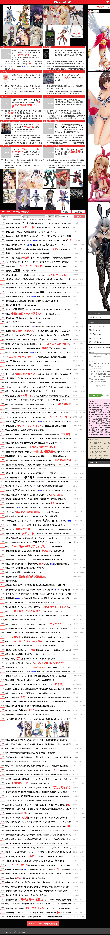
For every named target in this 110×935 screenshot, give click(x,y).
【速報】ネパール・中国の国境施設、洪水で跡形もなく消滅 (25, 761)
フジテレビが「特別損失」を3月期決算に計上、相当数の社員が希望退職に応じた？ (41, 257)
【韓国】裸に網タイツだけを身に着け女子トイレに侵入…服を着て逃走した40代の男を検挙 (36, 891)
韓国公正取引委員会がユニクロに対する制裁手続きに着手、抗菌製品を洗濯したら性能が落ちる (37, 482)
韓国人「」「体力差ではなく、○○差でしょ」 (37, 611)
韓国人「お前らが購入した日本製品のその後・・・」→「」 (25, 572)
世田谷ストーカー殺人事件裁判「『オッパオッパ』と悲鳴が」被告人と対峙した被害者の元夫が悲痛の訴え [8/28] (43, 852)
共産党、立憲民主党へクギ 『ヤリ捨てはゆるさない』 (24, 322)
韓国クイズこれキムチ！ (96, 342)
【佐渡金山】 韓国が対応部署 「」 (31, 447)
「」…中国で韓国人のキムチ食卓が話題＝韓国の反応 (35, 356)
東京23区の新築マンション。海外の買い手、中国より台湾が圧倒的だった (30, 800)
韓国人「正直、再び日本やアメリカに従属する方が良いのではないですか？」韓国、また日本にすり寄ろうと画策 (23, 88)
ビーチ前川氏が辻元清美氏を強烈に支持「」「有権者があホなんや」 (44, 662)
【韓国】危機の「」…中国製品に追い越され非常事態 (35, 266)
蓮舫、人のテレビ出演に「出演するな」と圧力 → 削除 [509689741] (32, 360)
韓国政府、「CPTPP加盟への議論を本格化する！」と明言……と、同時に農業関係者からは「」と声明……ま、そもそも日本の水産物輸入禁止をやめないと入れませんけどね (26, 55)
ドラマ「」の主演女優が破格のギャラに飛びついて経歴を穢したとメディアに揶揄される (40, 636)
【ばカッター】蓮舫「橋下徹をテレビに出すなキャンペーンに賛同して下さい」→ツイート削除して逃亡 (40, 236)
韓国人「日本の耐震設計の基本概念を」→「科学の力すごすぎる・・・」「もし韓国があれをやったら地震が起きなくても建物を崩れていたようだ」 (69, 129)
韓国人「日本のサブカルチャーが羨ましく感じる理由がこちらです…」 (31, 692)
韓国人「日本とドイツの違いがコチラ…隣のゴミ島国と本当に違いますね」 (30, 706)
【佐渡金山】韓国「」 (26, 576)
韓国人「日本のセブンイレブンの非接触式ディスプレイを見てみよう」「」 (36, 684)
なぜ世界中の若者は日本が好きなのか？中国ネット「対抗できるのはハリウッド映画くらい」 (39, 778)
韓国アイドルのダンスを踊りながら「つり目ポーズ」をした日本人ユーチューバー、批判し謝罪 (40, 826)
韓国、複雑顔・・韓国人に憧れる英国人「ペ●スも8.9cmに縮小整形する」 (30, 680)
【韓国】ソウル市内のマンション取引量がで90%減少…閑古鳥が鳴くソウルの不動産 (35, 675)
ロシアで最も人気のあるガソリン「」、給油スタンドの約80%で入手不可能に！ (35, 856)
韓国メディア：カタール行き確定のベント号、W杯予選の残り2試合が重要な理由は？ (34, 486)
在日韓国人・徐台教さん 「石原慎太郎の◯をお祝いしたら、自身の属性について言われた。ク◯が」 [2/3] (41, 279)
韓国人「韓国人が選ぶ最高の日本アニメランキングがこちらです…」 (31, 658)
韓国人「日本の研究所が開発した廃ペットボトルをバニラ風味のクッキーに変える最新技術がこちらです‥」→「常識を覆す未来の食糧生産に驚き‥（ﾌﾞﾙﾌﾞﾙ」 (66, 63)
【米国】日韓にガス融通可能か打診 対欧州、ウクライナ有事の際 (27, 365)
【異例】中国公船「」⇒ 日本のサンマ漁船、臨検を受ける (38, 899)
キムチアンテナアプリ (96, 338)
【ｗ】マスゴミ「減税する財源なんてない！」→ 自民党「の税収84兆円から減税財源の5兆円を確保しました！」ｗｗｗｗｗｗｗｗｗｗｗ (26, 128)
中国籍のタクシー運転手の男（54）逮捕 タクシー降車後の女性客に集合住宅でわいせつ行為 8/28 (39, 809)
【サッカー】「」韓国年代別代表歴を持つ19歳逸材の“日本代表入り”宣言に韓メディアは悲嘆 (26, 153)
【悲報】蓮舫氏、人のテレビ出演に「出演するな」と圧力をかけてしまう (32, 300)
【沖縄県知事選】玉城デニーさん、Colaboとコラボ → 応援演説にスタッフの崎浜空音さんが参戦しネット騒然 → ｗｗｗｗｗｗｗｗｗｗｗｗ (23, 143)
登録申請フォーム (94, 330)
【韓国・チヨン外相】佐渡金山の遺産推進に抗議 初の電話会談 (27, 253)
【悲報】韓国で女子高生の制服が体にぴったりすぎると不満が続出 (27, 714)
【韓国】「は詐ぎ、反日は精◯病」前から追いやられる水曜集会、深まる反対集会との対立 (42, 421)
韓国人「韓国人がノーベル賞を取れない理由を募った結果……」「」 (34, 494)
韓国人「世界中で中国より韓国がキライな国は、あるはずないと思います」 (31, 408)
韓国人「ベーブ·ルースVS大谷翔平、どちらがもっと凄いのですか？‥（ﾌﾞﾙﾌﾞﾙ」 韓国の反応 (37, 335)
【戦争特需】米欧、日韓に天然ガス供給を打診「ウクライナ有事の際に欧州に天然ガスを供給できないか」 (41, 615)
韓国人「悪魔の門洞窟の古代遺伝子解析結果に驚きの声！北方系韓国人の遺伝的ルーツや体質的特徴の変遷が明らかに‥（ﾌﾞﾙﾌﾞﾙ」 (66, 69)
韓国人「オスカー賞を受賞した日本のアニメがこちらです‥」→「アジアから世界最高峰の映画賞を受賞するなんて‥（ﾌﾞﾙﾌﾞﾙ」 (69, 52)
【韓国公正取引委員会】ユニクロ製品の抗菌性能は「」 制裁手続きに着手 (35, 348)
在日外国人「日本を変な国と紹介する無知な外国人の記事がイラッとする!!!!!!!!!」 (32, 632)
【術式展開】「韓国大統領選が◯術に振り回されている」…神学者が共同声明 (35, 503)
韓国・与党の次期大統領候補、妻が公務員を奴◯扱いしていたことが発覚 (30, 391)
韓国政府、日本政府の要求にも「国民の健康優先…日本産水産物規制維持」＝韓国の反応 (35, 585)
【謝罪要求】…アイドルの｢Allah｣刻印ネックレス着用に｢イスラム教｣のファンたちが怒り (38, 507)
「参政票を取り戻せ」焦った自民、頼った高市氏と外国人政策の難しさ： (34, 860)
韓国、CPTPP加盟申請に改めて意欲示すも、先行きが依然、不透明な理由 (30, 753)
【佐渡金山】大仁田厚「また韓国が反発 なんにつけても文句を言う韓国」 (31, 645)
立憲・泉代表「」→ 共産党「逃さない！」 (33, 511)
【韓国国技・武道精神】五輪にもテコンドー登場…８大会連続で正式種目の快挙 (38, 223)
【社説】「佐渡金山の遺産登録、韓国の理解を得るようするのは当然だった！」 (39, 248)
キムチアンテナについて (96, 326)
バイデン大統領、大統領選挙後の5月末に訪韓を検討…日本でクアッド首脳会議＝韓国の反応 (36, 701)
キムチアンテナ (46, 1)
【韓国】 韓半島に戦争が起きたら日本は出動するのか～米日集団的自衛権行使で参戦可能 (37, 296)
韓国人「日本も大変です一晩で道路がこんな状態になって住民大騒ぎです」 (31, 748)
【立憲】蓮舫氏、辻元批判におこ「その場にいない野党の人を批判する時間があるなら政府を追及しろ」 (40, 438)
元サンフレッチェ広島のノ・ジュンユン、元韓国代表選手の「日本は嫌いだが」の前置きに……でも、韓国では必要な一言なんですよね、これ (23, 63)
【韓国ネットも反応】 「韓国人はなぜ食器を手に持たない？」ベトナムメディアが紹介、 (35, 830)
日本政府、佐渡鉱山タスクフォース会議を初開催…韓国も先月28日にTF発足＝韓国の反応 (35, 499)
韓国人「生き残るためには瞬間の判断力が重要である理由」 (25, 430)
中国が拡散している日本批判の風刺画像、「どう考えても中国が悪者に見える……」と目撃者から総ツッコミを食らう (66, 118)
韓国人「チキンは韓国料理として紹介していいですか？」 (24, 568)
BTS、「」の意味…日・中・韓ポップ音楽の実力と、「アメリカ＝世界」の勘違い (41, 864)
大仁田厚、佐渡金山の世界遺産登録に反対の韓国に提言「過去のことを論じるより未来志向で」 (40, 688)
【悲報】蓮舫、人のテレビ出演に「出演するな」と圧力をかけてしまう (31, 317)
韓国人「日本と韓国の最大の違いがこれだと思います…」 (24, 620)
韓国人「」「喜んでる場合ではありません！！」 (37, 641)
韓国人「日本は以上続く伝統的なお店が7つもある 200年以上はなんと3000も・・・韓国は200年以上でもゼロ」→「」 (66, 143)
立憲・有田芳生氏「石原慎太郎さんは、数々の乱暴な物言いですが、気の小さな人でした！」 (37, 378)
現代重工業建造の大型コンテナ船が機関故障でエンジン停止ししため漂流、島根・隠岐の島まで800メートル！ (42, 628)
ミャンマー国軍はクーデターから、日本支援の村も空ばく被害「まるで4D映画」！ (35, 524)
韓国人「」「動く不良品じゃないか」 (33, 313)
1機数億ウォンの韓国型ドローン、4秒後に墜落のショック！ (28, 813)
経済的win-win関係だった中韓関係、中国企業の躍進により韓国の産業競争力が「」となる (40, 434)
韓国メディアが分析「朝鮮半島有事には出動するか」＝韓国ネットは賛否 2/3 (33, 326)
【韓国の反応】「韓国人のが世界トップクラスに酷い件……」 (31, 231)
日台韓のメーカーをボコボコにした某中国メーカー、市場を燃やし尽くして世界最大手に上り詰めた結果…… (42, 873)
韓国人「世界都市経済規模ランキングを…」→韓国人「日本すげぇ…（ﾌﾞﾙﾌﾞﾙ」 (39, 542)
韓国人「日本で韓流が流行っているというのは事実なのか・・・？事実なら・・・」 (34, 473)
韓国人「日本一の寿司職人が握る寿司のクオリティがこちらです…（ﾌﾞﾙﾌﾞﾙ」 (31, 654)
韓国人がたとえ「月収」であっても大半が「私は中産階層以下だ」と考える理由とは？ (41, 395)
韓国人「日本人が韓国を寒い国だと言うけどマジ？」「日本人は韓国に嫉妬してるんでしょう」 (37, 413)
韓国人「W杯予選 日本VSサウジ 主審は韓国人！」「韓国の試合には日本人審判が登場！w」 (36, 382)
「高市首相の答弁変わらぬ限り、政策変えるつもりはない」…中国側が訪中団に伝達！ (34, 917)
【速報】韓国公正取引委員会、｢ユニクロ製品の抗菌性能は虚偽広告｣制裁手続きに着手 (34, 559)
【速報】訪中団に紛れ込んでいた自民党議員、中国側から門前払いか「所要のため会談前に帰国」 (38, 835)
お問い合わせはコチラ (96, 334)
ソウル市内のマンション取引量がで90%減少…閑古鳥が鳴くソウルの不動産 (32, 554)
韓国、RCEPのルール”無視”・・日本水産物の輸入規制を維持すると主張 (29, 602)
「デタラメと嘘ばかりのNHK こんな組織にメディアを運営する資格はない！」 (37, 455)
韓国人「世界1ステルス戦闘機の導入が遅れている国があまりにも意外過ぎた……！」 (34, 443)
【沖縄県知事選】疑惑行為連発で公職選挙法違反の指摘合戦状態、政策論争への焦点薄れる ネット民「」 (44, 791)
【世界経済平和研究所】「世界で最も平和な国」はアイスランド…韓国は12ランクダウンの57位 (39, 339)
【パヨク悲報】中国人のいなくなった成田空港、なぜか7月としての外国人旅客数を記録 (69, 151)
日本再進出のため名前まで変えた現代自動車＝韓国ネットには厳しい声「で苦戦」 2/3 (40, 589)
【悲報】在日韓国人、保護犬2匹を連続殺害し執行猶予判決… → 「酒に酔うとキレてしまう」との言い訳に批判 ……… (23, 137)
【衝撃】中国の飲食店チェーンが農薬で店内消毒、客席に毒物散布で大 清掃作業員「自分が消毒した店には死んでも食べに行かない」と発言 (23, 118)
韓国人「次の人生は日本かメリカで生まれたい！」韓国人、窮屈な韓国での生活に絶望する (26, 77)
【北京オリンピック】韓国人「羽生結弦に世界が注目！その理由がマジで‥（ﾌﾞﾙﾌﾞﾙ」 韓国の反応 (42, 464)
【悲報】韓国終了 (11, 581)
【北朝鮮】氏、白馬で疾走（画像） (21, 270)
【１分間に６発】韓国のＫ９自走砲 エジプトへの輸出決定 (25, 469)
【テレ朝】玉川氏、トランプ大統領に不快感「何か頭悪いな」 (26, 895)
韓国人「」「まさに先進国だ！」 (34, 546)
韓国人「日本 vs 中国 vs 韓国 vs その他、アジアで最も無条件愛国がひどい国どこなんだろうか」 (38, 370)
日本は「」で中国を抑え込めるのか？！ (27, 783)
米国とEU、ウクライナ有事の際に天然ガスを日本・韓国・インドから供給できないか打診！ (36, 400)
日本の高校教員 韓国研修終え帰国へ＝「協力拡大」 (26, 877)
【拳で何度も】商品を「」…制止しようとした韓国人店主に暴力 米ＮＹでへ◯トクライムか (43, 227)
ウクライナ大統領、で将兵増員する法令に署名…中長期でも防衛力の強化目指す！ (38, 710)
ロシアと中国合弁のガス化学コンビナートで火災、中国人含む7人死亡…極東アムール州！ (69, 77)
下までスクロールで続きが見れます (43, 923)
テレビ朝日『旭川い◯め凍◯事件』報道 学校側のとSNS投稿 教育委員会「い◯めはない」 (39, 291)
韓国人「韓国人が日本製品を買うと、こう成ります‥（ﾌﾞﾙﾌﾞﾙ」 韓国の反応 (31, 516)
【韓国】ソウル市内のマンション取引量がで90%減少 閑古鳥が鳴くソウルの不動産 (35, 283)
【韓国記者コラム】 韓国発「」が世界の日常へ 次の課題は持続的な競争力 (40, 908)
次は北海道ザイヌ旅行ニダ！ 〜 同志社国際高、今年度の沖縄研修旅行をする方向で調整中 (39, 912)
